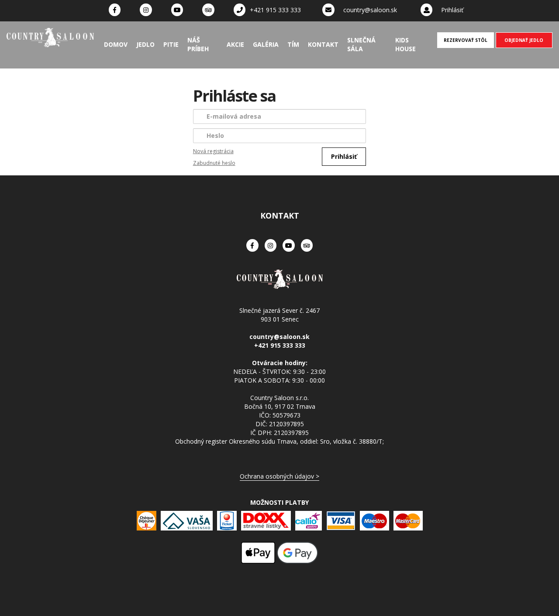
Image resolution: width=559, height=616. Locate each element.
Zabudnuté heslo (214, 163)
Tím (293, 44)
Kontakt (323, 44)
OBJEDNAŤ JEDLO (523, 40)
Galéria (266, 44)
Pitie (171, 44)
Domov (116, 44)
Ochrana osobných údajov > (279, 476)
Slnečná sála (361, 44)
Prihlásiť (452, 10)
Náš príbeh (198, 44)
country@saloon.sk (370, 10)
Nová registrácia (213, 151)
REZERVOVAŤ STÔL (465, 40)
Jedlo (145, 44)
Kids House (405, 44)
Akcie (235, 44)
